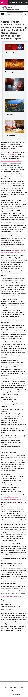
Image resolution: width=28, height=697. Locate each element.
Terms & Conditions (14, 694)
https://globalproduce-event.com (11, 161)
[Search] (18, 14)
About (6, 687)
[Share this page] (26, 14)
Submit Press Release (14, 691)
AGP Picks (4, 2)
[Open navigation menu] (2, 14)
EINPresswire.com (10, 154)
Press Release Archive (16, 687)
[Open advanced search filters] (21, 14)
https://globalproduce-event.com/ (11, 596)
